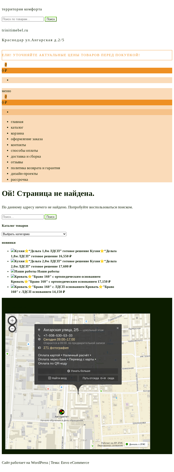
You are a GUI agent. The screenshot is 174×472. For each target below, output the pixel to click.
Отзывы (17, 162)
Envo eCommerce (75, 462)
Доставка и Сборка (26, 156)
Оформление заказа (27, 139)
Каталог (17, 127)
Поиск (51, 19)
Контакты (18, 145)
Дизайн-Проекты (24, 173)
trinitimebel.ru (15, 30)
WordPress (39, 462)
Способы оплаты (24, 150)
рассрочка (19, 179)
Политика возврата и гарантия (35, 168)
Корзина (17, 133)
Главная (17, 122)
